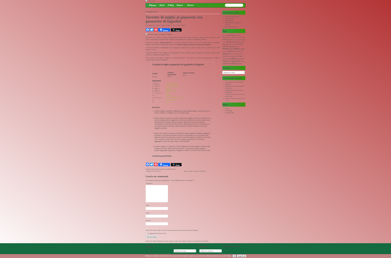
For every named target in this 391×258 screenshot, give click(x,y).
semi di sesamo (237, 56)
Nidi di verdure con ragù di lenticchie (194, 171)
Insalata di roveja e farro (154, 171)
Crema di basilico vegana (232, 16)
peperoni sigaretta (172, 86)
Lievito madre (233, 44)
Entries (228, 110)
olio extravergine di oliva (174, 97)
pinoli (238, 51)
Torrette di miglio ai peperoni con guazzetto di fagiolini (174, 19)
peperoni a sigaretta (166, 169)
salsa (241, 54)
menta (237, 46)
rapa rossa (236, 54)
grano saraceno (240, 42)
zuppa (240, 64)
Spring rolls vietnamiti (231, 27)
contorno (225, 39)
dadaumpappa (229, 90)
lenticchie (225, 44)
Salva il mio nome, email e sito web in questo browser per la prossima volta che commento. (172, 230)
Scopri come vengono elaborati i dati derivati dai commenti (191, 241)
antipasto (230, 35)
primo (174, 169)
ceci (237, 37)
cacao (229, 37)
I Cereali (162, 25)
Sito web (148, 220)
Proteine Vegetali (181, 25)
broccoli (225, 37)
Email (148, 213)
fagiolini (168, 88)
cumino (230, 39)
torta (237, 58)
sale (167, 102)
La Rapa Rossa (152, 25)
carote (233, 37)
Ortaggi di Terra (170, 25)
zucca (225, 63)
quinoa (231, 54)
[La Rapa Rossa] (151, 1)
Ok (234, 256)
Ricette (190, 5)
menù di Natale (231, 48)
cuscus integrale (241, 39)
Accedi (227, 108)
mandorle (232, 46)
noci (223, 51)
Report (180, 5)
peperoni (157, 169)
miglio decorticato (172, 84)
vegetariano (235, 61)
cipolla (168, 95)
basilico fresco (171, 100)
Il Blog (171, 5)
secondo (225, 56)
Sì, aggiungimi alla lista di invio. (156, 233)
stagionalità (226, 59)
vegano (225, 61)
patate (235, 51)
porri (242, 51)
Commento (149, 183)
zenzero (243, 61)
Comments (229, 112)
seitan (230, 56)
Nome (148, 205)
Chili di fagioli (229, 21)
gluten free (231, 41)
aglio (167, 93)
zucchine (232, 63)
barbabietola (237, 35)
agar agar (224, 35)
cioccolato (242, 37)
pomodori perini (171, 91)
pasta (230, 51)
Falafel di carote (229, 18)
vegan (242, 59)
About (162, 5)
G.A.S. (224, 42)
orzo (227, 51)
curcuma (235, 39)
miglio (153, 169)
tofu (232, 58)
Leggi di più (241, 256)
